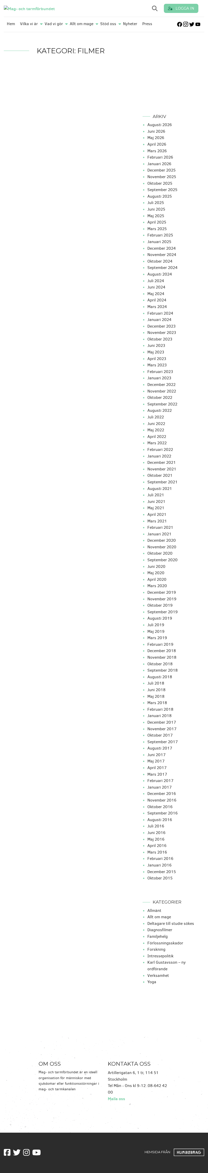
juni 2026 (156, 131)
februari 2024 (160, 313)
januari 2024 (159, 319)
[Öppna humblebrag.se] (189, 1152)
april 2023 (156, 358)
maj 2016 (155, 839)
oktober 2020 (159, 553)
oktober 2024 (159, 261)
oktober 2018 (159, 664)
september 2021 (162, 482)
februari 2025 (160, 235)
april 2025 (156, 222)
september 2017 (162, 741)
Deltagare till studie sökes (170, 923)
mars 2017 (157, 774)
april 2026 (156, 144)
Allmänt (154, 910)
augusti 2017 (159, 748)
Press (147, 23)
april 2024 (156, 300)
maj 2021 (155, 508)
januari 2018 (159, 715)
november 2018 (161, 657)
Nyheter (130, 23)
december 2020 (161, 540)
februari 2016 (160, 858)
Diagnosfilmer (159, 929)
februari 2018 (160, 709)
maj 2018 (155, 696)
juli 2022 (155, 417)
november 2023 (161, 332)
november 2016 (161, 800)
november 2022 (161, 391)
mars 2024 (157, 306)
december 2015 (161, 871)
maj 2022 (155, 430)
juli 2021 (155, 495)
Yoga (151, 981)
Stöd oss (108, 23)
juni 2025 (156, 209)
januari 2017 (159, 787)
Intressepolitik (160, 956)
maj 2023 (155, 352)
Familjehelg (157, 936)
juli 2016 (155, 826)
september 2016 (162, 813)
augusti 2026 (159, 124)
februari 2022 (160, 449)
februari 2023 (160, 371)
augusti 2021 (159, 488)
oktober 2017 (160, 735)
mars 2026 (157, 151)
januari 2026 (159, 163)
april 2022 (156, 436)
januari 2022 (159, 456)
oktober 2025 (159, 183)
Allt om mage (81, 23)
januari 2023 (159, 378)
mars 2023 (157, 365)
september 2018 (162, 670)
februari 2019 (160, 644)
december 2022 (161, 384)
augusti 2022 (159, 410)
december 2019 (161, 592)
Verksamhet (158, 975)
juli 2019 (155, 624)
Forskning (156, 949)
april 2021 (156, 514)
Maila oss (116, 1098)
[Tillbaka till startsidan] (51, 8)
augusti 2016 (159, 819)
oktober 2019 (159, 605)
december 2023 (161, 326)
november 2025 (161, 176)
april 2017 (157, 767)
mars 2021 (157, 521)
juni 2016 (156, 832)
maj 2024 (155, 293)
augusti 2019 (159, 618)
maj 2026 (155, 137)
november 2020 (161, 547)
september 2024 (162, 267)
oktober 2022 (159, 397)
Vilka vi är (29, 23)
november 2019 (161, 599)
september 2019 (162, 612)
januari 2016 (159, 865)
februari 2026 (160, 157)
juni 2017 (156, 754)
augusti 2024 (159, 274)
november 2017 (162, 729)
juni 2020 (156, 566)
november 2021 (161, 469)
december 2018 (161, 650)
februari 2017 (160, 780)
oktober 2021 (159, 475)
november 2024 (161, 254)
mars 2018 (157, 702)
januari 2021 (159, 534)
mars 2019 (157, 637)
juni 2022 (156, 423)
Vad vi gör (54, 23)
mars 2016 (157, 852)
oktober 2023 (159, 339)
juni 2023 (156, 345)
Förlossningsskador (165, 943)
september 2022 (162, 404)
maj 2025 (155, 215)
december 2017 (161, 722)
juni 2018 (156, 689)
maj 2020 (155, 572)
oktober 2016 (159, 806)
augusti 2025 (159, 196)
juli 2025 (155, 202)
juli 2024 (155, 280)
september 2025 (162, 189)
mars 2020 (157, 585)
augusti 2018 (159, 676)
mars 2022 (157, 443)
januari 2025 (159, 241)
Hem (11, 23)
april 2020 (156, 579)
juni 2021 (156, 501)
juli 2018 (155, 683)
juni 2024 (156, 287)
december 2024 (161, 248)
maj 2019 (155, 631)
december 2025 (161, 170)
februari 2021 (160, 527)
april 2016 (156, 845)
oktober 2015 (159, 878)
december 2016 (161, 793)
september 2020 (162, 560)
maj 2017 (156, 761)
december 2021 (161, 462)
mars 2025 (157, 228)
